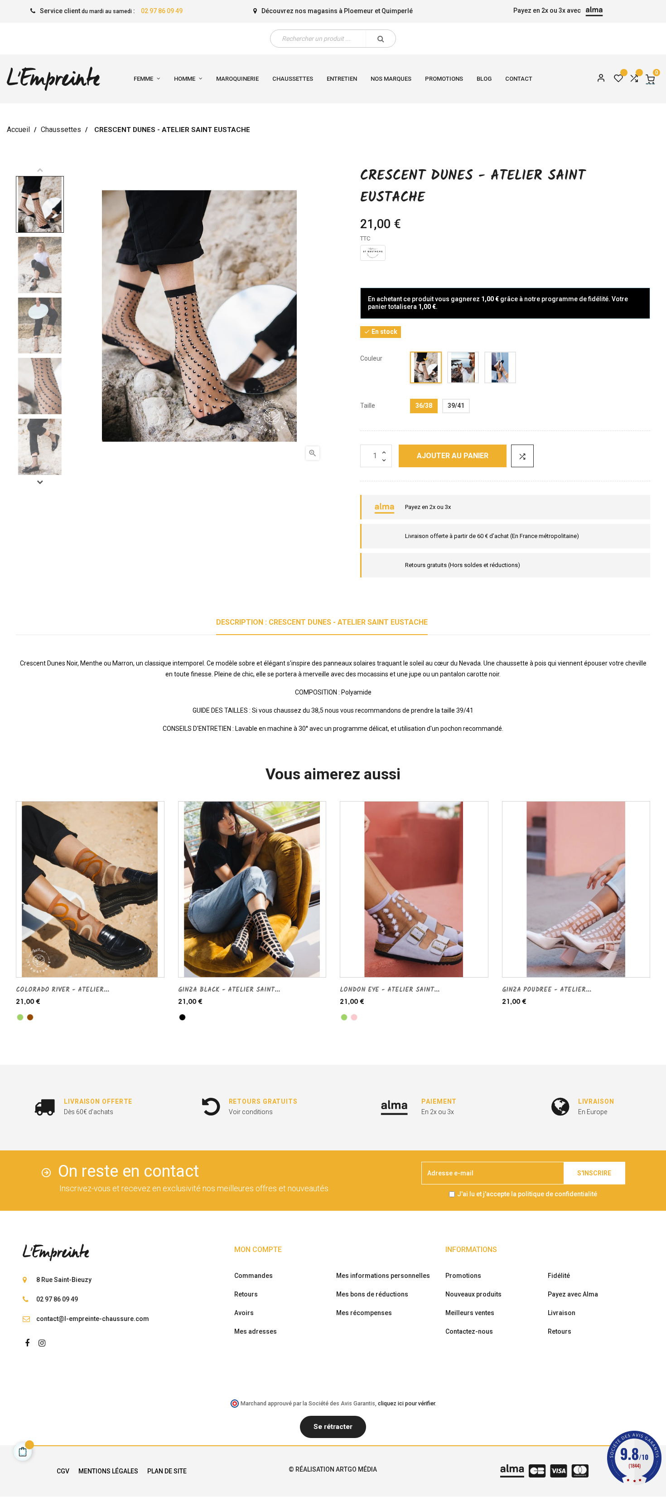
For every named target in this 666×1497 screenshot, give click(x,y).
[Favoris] (618, 78)
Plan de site (167, 1471)
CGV (63, 1471)
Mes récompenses (364, 1312)
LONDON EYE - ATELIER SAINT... (389, 990)
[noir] (426, 369)
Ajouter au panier (452, 455)
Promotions (463, 1275)
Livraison (561, 1312)
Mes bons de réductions (372, 1294)
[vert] (20, 1017)
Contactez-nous (469, 1331)
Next (40, 481)
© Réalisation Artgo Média (333, 1469)
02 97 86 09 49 (162, 11)
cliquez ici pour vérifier (406, 1403)
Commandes (253, 1275)
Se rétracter (333, 1427)
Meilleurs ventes (469, 1312)
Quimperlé (397, 11)
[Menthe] (500, 369)
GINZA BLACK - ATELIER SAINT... (229, 990)
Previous (40, 169)
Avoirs (244, 1312)
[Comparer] (633, 78)
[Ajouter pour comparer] (522, 456)
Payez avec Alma (573, 1294)
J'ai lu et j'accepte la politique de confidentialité (527, 1194)
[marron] (463, 369)
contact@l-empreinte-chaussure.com (92, 1318)
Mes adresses (255, 1331)
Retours (246, 1294)
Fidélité (559, 1275)
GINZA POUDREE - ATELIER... (546, 990)
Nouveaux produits (473, 1294)
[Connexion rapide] (597, 78)
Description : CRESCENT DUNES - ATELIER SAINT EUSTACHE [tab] (322, 622)
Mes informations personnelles (383, 1275)
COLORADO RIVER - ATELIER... (62, 990)
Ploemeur (358, 11)
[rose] (354, 1017)
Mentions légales (108, 1471)
